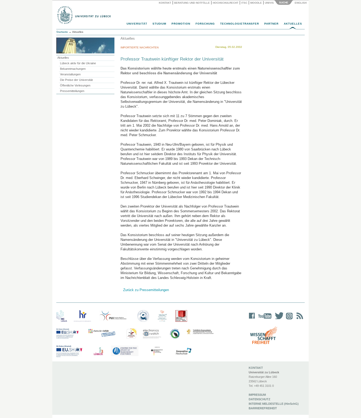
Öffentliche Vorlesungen (75, 85)
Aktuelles (293, 23)
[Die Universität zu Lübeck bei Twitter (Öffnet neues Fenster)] (277, 319)
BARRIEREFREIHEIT (263, 408)
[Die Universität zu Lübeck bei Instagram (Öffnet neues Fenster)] (288, 319)
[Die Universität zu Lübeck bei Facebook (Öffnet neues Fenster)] (252, 319)
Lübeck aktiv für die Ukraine (78, 63)
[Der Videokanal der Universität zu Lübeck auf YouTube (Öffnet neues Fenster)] (263, 319)
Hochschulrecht (225, 2)
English (301, 2)
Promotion (181, 23)
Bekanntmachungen (73, 68)
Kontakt (165, 2)
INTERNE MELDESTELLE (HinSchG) (274, 403)
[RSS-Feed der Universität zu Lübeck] (299, 319)
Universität (137, 23)
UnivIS (269, 2)
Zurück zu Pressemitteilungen (146, 290)
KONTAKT (256, 367)
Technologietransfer (239, 23)
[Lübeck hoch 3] (98, 351)
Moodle (256, 2)
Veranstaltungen (70, 74)
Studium (159, 23)
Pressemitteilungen (72, 91)
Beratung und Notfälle (192, 2)
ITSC (244, 2)
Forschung (205, 23)
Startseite (62, 31)
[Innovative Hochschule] (183, 351)
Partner (271, 23)
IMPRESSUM (257, 394)
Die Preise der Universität (76, 79)
